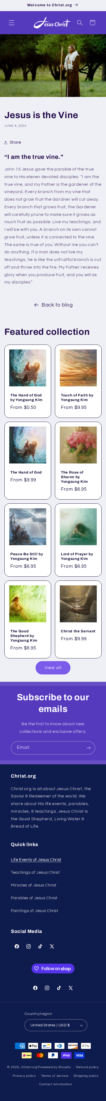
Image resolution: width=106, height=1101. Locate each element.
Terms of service (54, 1075)
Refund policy (87, 1067)
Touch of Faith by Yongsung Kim (77, 397)
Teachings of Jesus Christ (35, 872)
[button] (11, 22)
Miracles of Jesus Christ (34, 885)
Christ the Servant (78, 631)
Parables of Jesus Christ (34, 898)
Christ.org (29, 1067)
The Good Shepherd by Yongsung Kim (24, 635)
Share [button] (15, 142)
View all (53, 667)
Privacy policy (24, 1075)
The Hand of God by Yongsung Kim (26, 397)
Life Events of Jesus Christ (36, 860)
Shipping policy (86, 1075)
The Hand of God (26, 472)
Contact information (55, 1084)
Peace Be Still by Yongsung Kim (26, 556)
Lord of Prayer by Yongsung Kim (77, 556)
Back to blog (57, 305)
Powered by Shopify (54, 1067)
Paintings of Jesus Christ (34, 911)
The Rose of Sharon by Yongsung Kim (74, 477)
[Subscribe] (88, 748)
